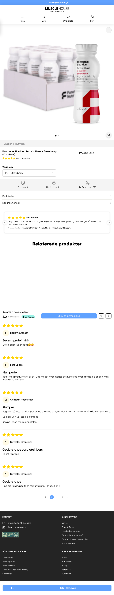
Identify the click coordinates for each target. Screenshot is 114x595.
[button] (9, 158)
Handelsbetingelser (71, 531)
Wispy (65, 557)
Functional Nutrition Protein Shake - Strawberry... (16, 282)
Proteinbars (8, 557)
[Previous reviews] (5, 223)
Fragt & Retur (68, 527)
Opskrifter (7, 574)
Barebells (66, 570)
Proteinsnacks (9, 565)
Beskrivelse (8, 196)
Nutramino (66, 574)
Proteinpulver (9, 561)
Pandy (65, 565)
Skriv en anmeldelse (69, 315)
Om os (65, 523)
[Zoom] (108, 135)
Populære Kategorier (15, 551)
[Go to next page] (68, 497)
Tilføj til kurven (68, 588)
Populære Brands (72, 551)
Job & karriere (68, 543)
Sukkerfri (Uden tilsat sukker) (15, 570)
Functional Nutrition (14, 143)
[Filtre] (101, 315)
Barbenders (67, 561)
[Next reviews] (109, 223)
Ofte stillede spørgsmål (73, 535)
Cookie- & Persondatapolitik (75, 539)
